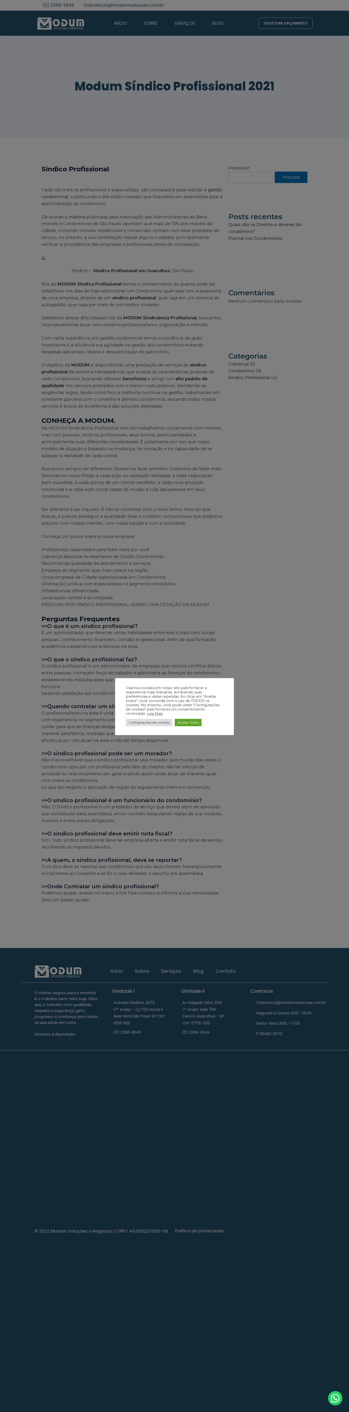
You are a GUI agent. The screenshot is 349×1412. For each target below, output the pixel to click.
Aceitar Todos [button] (188, 722)
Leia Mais (155, 713)
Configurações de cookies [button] (149, 722)
